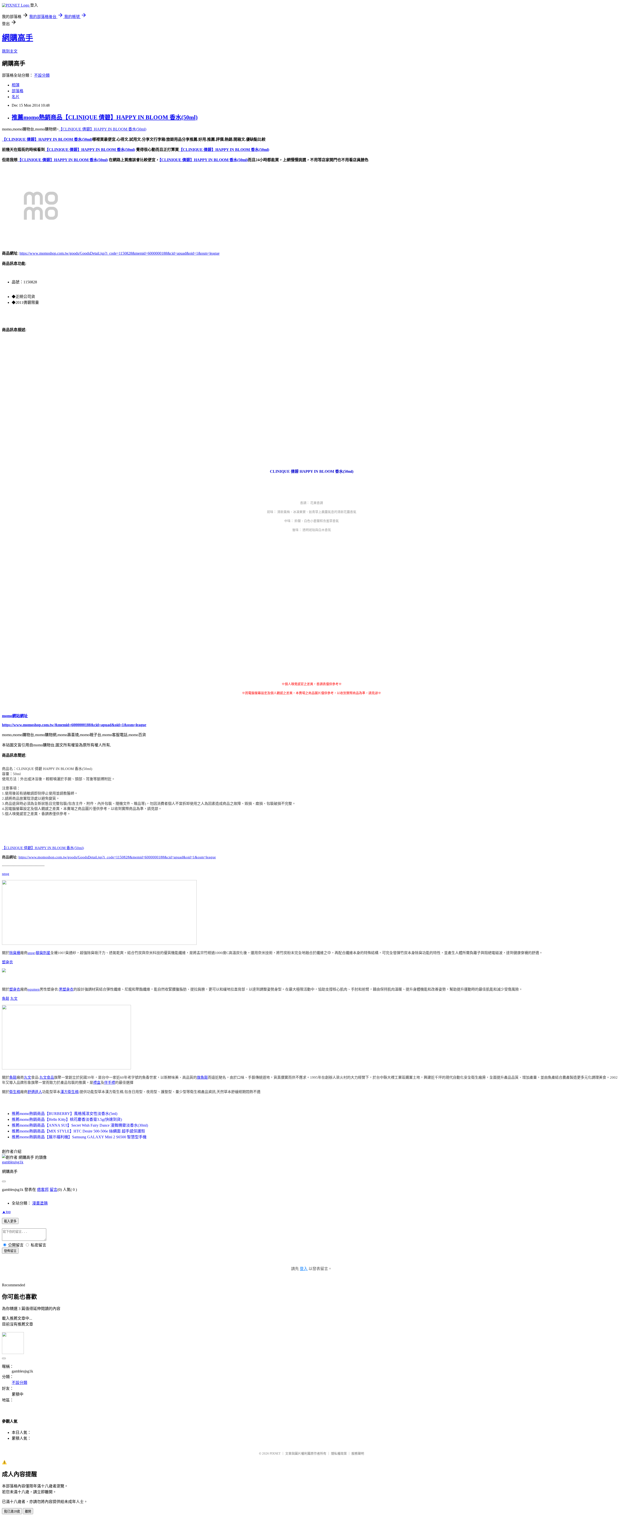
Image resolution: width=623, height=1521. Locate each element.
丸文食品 (46, 1077)
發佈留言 (10, 1251)
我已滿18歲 (12, 1511)
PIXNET (275, 1453)
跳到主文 (10, 51)
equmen (33, 989)
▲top (6, 1212)
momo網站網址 (15, 716)
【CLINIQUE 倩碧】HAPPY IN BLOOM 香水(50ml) (102, 129)
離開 (28, 1511)
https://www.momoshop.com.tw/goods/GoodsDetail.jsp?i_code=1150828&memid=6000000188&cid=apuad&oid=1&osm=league (119, 253)
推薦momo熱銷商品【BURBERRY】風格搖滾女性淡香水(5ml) (64, 1114)
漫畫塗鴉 (40, 1203)
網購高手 (17, 37)
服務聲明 (357, 1453)
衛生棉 (14, 1092)
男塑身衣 (66, 989)
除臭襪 (14, 953)
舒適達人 (34, 1092)
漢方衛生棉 (69, 1092)
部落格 (17, 91)
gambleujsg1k (12, 1162)
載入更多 (10, 1221)
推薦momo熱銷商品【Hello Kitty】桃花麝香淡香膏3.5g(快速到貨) (67, 1119)
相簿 (15, 85)
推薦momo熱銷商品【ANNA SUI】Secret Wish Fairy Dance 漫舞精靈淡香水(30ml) (80, 1125)
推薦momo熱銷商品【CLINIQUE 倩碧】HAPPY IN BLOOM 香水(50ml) (105, 117)
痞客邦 (43, 1189)
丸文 (14, 999)
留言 (53, 1189)
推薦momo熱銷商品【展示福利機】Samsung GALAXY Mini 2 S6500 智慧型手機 (79, 1137)
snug (5, 874)
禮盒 (97, 1083)
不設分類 (42, 75)
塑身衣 (7, 962)
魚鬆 (5, 999)
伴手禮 (109, 1083)
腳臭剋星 (43, 953)
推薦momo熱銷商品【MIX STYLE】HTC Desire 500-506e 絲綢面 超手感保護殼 (78, 1131)
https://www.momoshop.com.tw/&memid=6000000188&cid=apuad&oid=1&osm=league (74, 725)
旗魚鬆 (202, 1077)
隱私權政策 (339, 1453)
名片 (15, 97)
